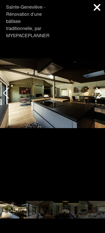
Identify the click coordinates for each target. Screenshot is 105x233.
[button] (99, 93)
